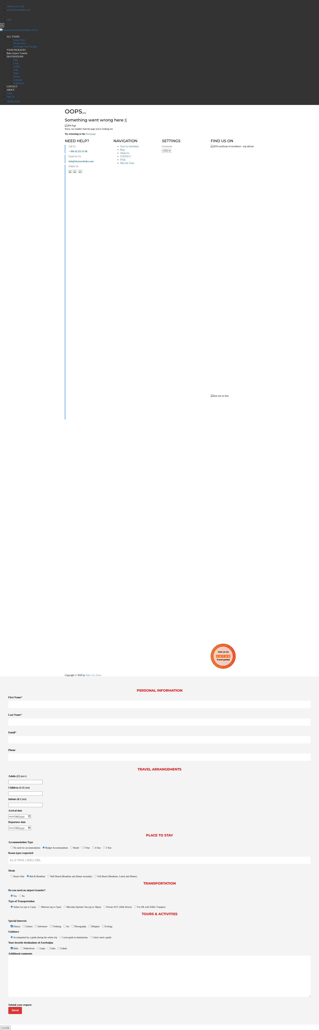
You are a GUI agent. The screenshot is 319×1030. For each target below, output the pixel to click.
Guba (15, 70)
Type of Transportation (21, 901)
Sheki (16, 73)
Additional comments (20, 953)
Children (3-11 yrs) (19, 787)
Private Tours (19, 43)
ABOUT (11, 90)
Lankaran (17, 80)
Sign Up (10, 96)
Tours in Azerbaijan (129, 146)
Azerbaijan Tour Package (25, 46)
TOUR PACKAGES (16, 50)
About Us (124, 153)
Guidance (13, 931)
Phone (11, 750)
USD (9, 20)
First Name (15, 697)
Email (12, 732)
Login (9, 93)
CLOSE (5, 1027)
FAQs (122, 159)
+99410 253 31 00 (15, 6)
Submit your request (19, 1004)
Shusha (16, 76)
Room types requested (20, 853)
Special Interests (17, 920)
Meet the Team (127, 163)
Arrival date (15, 810)
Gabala (16, 66)
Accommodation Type (20, 842)
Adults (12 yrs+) (17, 776)
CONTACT (12, 86)
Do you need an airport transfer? (27, 890)
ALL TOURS (13, 36)
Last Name (15, 714)
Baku (15, 60)
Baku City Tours (93, 675)
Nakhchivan (18, 83)
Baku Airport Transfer (17, 53)
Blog (122, 149)
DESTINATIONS (15, 56)
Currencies (167, 146)
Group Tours (19, 40)
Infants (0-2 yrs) (17, 799)
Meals (11, 870)
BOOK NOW (13, 101)
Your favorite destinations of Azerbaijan (30, 942)
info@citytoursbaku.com (18, 10)
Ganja (16, 63)
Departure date (17, 822)
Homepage (91, 134)
